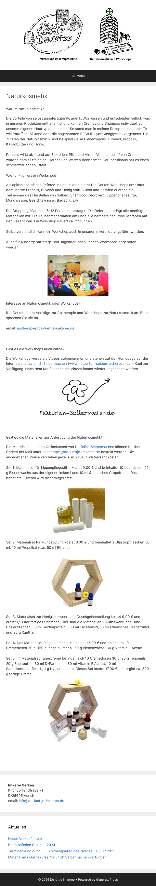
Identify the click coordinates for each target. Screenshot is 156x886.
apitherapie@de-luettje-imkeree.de (45, 328)
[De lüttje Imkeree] (78, 35)
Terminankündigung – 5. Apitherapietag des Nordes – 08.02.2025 (61, 851)
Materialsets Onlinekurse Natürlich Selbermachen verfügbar (57, 857)
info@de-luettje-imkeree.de (41, 801)
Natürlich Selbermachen (94, 447)
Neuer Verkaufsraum (25, 839)
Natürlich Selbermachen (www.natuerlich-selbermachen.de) (77, 363)
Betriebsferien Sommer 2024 (31, 845)
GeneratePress (107, 880)
